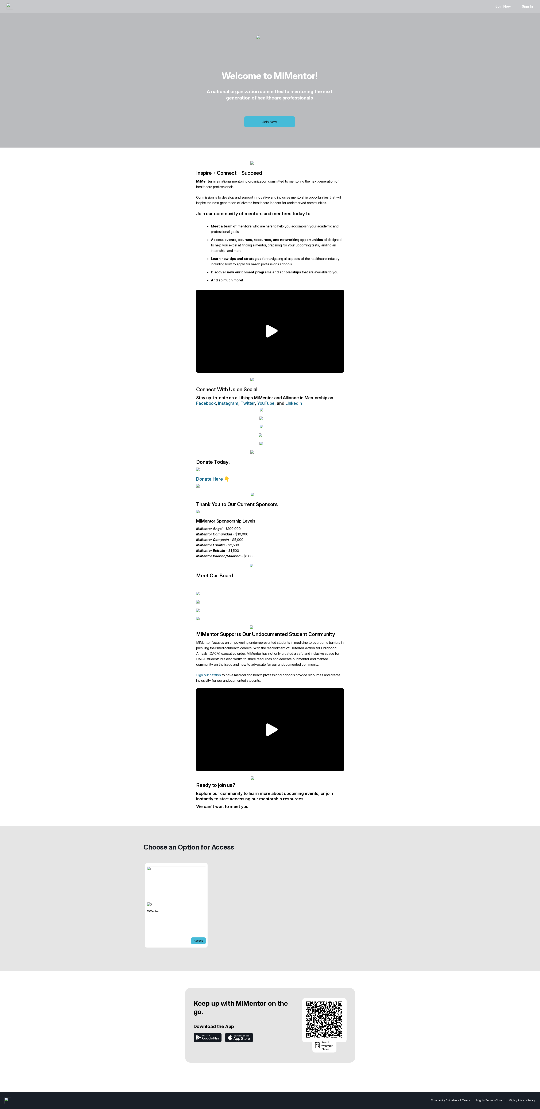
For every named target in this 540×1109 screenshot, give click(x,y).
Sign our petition (208, 675)
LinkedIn (293, 403)
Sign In (527, 6)
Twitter (248, 403)
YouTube (265, 403)
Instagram (228, 403)
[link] (176, 905)
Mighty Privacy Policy (522, 1100)
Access (198, 940)
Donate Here (210, 479)
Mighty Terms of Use (489, 1100)
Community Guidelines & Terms (450, 1100)
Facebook (206, 403)
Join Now (503, 6)
